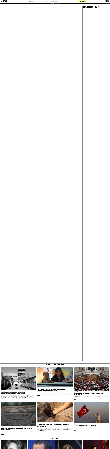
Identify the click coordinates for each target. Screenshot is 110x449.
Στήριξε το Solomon (57, 3)
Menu (107, 1)
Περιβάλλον (44, 1)
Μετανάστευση (36, 1)
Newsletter (51, 3)
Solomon (4, 1)
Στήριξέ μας (82, 1)
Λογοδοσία (29, 1)
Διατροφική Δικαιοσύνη (54, 1)
